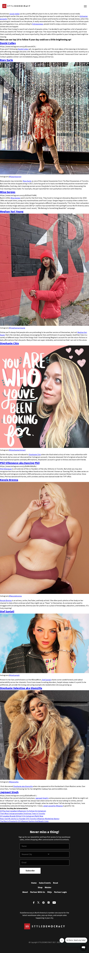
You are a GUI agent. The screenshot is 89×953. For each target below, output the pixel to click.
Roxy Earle (6, 60)
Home (34, 882)
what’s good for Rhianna (53, 806)
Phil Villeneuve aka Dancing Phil (20, 463)
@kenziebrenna (15, 596)
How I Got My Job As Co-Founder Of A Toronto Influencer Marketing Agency (29, 818)
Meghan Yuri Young (11, 212)
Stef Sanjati (7, 612)
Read (55, 882)
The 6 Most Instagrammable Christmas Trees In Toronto (22, 813)
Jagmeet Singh (9, 792)
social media (14, 13)
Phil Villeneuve (6, 469)
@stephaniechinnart (17, 450)
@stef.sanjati (14, 675)
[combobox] (34, 854)
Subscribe (30, 871)
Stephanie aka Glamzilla (23, 786)
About (25, 892)
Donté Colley (8, 43)
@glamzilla (13, 782)
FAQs (49, 892)
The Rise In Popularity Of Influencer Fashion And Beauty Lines (24, 821)
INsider (48, 887)
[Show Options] (57, 854)
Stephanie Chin (9, 343)
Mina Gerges (7, 192)
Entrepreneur (37, 24)
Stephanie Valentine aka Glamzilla (21, 688)
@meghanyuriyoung (17, 328)
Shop (40, 887)
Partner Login (60, 892)
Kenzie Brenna (9, 480)
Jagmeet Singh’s (41, 798)
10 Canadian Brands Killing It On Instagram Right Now (21, 816)
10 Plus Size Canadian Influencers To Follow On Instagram (23, 811)
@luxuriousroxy (15, 176)
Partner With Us (37, 892)
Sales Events (45, 882)
